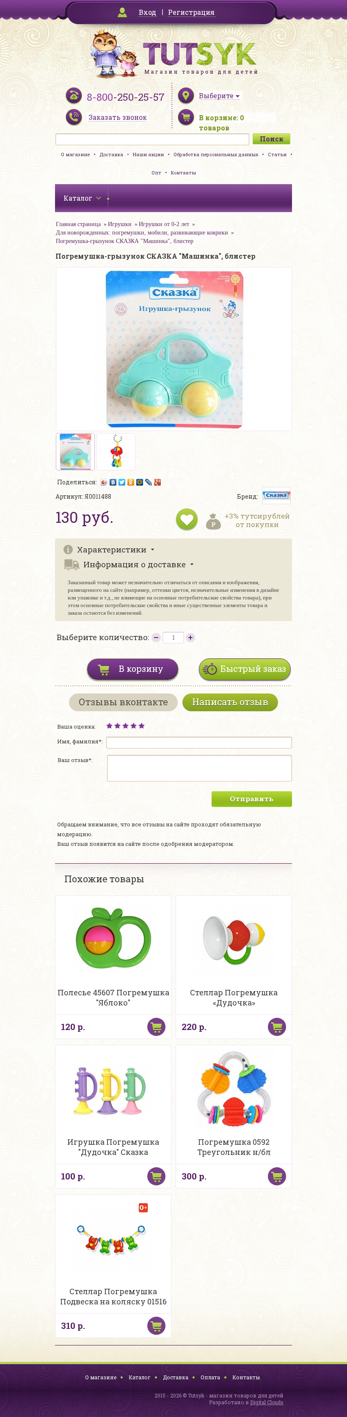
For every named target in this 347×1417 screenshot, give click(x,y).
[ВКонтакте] (113, 482)
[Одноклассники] (131, 482)
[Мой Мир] (139, 482)
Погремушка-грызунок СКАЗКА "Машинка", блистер (124, 241)
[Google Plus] (157, 482)
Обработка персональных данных (216, 154)
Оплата (210, 1377)
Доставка (111, 154)
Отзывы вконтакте (123, 702)
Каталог (140, 1377)
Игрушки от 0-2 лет (164, 224)
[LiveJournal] (148, 482)
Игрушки (120, 224)
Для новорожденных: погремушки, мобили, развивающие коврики (142, 232)
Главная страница (78, 224)
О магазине (75, 154)
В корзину (141, 668)
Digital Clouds (267, 1402)
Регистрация (191, 12)
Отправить (251, 799)
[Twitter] (122, 482)
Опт (156, 172)
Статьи (277, 154)
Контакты (183, 172)
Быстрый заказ (253, 668)
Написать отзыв (230, 702)
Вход (147, 12)
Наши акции (148, 154)
